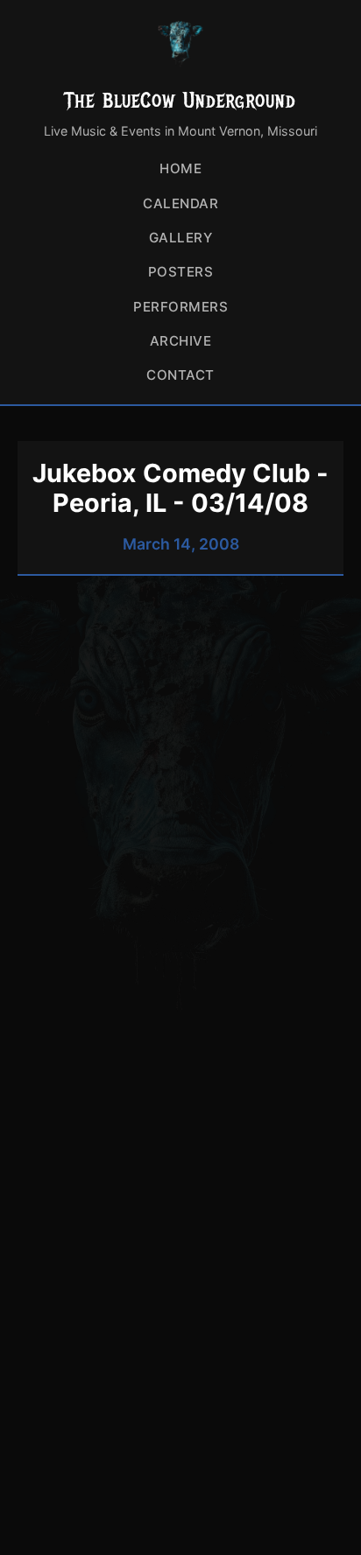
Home (180, 168)
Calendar (180, 203)
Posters (181, 271)
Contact (180, 375)
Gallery (181, 237)
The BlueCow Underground (180, 100)
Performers (180, 306)
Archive (181, 341)
